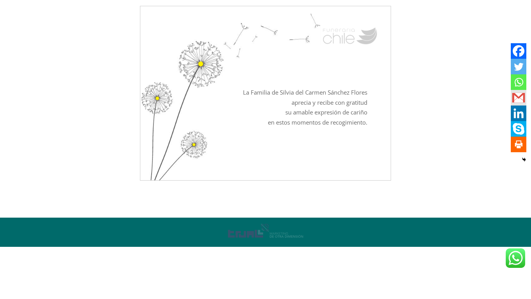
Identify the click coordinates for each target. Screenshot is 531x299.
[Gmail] (518, 98)
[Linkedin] (518, 113)
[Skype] (518, 129)
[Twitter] (518, 66)
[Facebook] (518, 51)
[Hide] (524, 160)
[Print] (518, 144)
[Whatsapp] (518, 82)
